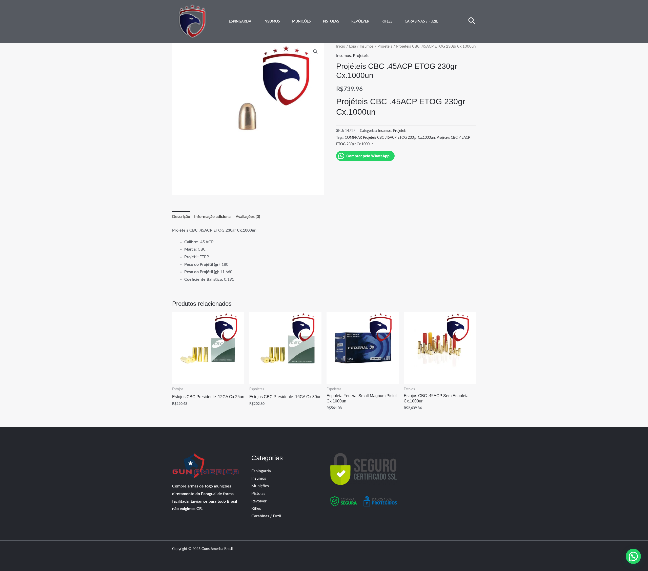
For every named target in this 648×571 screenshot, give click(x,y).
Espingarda (240, 21)
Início (340, 46)
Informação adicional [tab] (213, 217)
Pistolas (331, 21)
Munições (301, 21)
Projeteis (384, 46)
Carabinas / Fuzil (421, 21)
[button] (472, 21)
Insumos (272, 21)
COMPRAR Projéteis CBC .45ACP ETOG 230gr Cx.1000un (390, 137)
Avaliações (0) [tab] (248, 217)
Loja (352, 46)
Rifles (387, 21)
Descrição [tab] (181, 217)
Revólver (360, 21)
